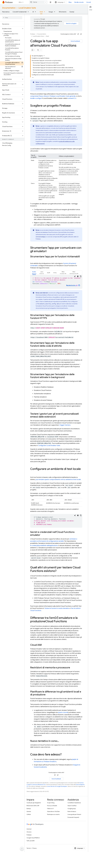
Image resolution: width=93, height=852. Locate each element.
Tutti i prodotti (31, 840)
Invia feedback (75, 41)
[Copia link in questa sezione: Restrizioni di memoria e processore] (72, 668)
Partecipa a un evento (53, 814)
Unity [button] (55, 272)
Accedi (88, 2)
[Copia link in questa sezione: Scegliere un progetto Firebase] (72, 106)
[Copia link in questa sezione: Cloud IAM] (43, 645)
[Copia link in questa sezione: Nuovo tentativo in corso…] (61, 741)
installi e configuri (36, 98)
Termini (29, 848)
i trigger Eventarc (65, 425)
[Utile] (78, 34)
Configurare (49, 445)
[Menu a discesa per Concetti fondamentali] (29, 12)
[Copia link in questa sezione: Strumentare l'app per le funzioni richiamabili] (32, 260)
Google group (72, 808)
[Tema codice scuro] (77, 276)
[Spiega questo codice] (74, 276)
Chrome (29, 832)
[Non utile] (81, 34)
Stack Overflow (72, 805)
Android (29, 829)
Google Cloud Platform (33, 838)
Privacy (35, 848)
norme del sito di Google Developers (57, 786)
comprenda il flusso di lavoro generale (52, 96)
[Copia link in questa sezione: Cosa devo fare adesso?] (63, 755)
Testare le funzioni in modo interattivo (57, 608)
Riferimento (62, 12)
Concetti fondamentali (20, 12)
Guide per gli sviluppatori (34, 803)
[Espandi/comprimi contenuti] (44, 56)
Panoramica (5, 12)
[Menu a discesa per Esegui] (55, 12)
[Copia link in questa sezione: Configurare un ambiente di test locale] (32, 472)
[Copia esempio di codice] (80, 276)
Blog (70, 2)
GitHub (29, 814)
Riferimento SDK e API (33, 805)
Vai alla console (79, 2)
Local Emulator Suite (27, 8)
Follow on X (50, 808)
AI (33, 12)
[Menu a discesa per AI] (36, 12)
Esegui (51, 12)
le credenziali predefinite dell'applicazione (44, 545)
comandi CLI (72, 98)
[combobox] (38, 2)
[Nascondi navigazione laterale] (22, 849)
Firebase (32, 34)
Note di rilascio (72, 811)
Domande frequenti (73, 817)
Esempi (72, 12)
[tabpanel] (56, 282)
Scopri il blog (50, 803)
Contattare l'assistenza (74, 803)
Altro (20, 2)
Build (41, 12)
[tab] (34, 272)
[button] (11, 28)
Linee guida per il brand (74, 814)
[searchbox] (12, 17)
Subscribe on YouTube (53, 811)
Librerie (29, 811)
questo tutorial (63, 712)
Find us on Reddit (52, 805)
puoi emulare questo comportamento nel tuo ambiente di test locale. (58, 479)
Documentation (9, 8)
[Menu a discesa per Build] (45, 12)
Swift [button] (48, 272)
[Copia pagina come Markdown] (38, 50)
